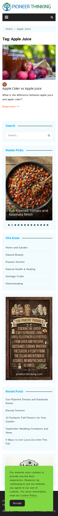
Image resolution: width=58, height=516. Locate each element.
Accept (17, 503)
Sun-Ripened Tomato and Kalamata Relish (28, 212)
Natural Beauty (15, 254)
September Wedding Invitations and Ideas (27, 430)
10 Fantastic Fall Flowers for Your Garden (26, 419)
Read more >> (11, 106)
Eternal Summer (15, 410)
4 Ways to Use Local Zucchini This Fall (26, 441)
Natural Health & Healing (20, 269)
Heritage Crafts (15, 276)
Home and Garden (17, 247)
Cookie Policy (28, 495)
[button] (9, 225)
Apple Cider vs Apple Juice (22, 88)
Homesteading (14, 283)
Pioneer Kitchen (15, 262)
